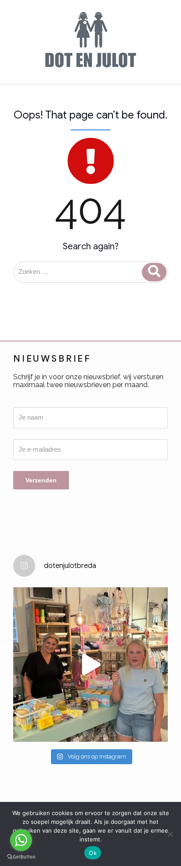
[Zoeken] (154, 272)
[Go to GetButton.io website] (21, 857)
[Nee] (170, 834)
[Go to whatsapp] (21, 840)
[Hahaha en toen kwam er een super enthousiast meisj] (90, 664)
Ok (93, 852)
